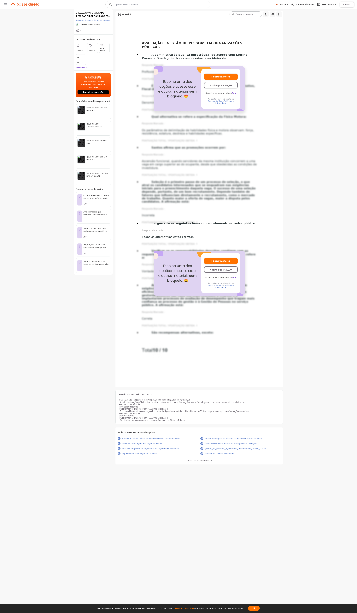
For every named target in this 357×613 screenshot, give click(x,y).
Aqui (234, 93)
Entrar (347, 4)
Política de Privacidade (224, 102)
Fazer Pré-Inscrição (93, 92)
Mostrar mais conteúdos (198, 460)
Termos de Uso (215, 101)
